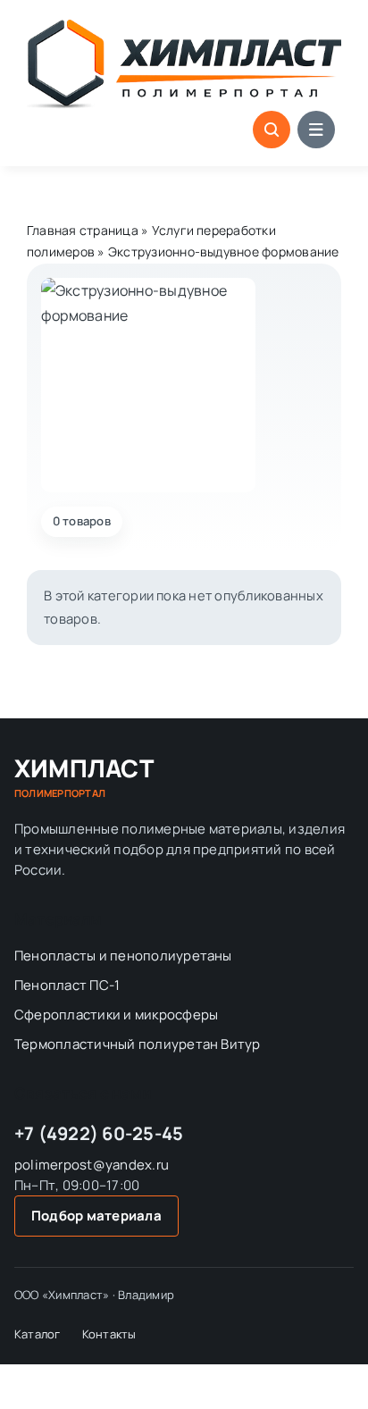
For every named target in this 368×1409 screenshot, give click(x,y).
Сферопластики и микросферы (116, 1014)
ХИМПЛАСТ (84, 777)
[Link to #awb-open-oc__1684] (316, 129)
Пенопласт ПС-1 (67, 985)
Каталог (37, 1334)
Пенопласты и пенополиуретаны (123, 955)
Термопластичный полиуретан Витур (137, 1044)
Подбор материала (96, 1215)
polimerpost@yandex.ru (91, 1164)
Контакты (109, 1334)
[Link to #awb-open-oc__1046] (271, 129)
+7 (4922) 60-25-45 (98, 1133)
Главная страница (82, 230)
